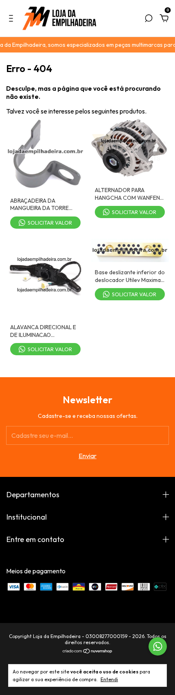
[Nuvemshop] (87, 651)
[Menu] (12, 19)
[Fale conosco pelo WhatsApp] (158, 646)
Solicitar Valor (50, 222)
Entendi (109, 679)
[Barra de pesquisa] (148, 19)
